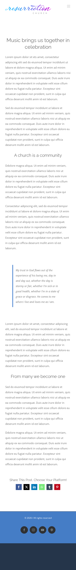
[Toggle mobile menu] (69, 6)
